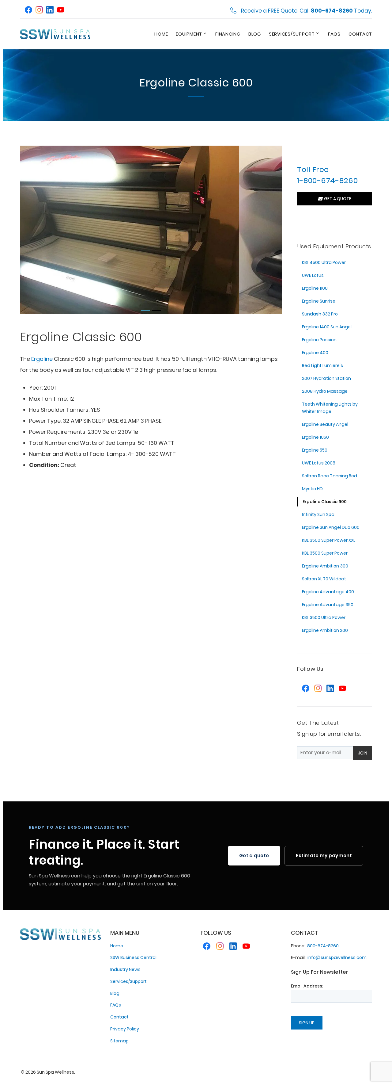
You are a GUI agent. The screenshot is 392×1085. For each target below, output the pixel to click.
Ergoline (42, 359)
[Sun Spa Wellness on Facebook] (28, 10)
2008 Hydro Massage (325, 391)
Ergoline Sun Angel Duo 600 (331, 527)
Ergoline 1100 (315, 288)
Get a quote (254, 855)
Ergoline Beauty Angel (325, 424)
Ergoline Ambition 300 (325, 566)
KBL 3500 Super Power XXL (328, 540)
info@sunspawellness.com (337, 957)
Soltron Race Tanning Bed (329, 476)
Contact (360, 34)
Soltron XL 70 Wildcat (324, 579)
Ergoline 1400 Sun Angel (327, 327)
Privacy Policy (124, 1029)
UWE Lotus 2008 (318, 463)
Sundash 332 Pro (320, 314)
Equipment (189, 34)
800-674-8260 (323, 946)
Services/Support (292, 34)
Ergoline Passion (319, 340)
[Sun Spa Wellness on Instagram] (39, 10)
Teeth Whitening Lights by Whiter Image (330, 408)
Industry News (125, 969)
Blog (254, 34)
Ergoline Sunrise (318, 301)
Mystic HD (312, 489)
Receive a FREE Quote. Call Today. (306, 10)
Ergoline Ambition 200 (325, 630)
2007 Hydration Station (326, 378)
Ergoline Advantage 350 (327, 605)
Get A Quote (336, 199)
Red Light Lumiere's (322, 365)
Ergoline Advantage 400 (328, 592)
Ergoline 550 (314, 450)
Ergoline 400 (315, 353)
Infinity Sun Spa (318, 514)
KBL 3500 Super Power (325, 553)
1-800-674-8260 (327, 180)
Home (161, 34)
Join (362, 753)
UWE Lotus (313, 275)
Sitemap (119, 1041)
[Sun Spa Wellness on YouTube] (60, 10)
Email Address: (307, 986)
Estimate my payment (324, 855)
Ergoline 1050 (315, 437)
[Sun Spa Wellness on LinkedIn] (50, 10)
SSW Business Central (133, 957)
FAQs (334, 34)
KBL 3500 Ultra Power (323, 617)
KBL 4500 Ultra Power (324, 262)
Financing (227, 34)
